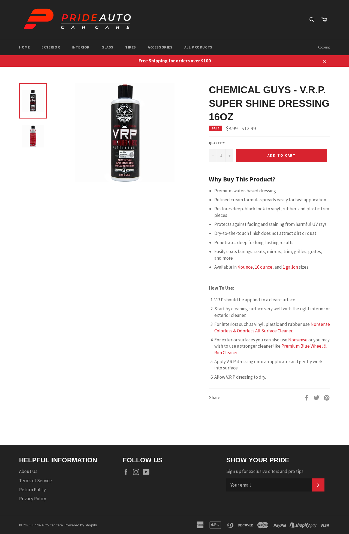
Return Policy (32, 490)
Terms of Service (35, 481)
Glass (107, 47)
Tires (130, 47)
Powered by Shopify (81, 525)
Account (324, 47)
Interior (81, 47)
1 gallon (290, 267)
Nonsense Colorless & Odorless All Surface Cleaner (272, 327)
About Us (28, 471)
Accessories (160, 47)
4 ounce (245, 267)
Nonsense (298, 340)
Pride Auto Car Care (47, 525)
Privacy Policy (32, 499)
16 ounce (263, 267)
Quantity (217, 143)
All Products (198, 47)
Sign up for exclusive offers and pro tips (264, 471)
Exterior (50, 47)
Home (24, 47)
